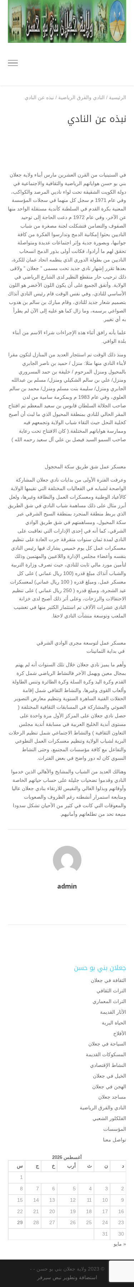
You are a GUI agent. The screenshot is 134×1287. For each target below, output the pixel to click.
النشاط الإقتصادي (108, 1065)
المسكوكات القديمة (106, 1054)
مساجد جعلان (112, 1097)
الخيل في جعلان (109, 1076)
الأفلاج (119, 1033)
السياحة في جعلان (107, 1044)
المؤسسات (114, 1129)
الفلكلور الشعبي (109, 1118)
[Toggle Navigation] (13, 64)
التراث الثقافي (111, 990)
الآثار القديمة (113, 1012)
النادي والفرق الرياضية (103, 1107)
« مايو (120, 1244)
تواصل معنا (114, 1140)
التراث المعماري (109, 1001)
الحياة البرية (114, 1023)
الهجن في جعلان (109, 1086)
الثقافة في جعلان (108, 980)
